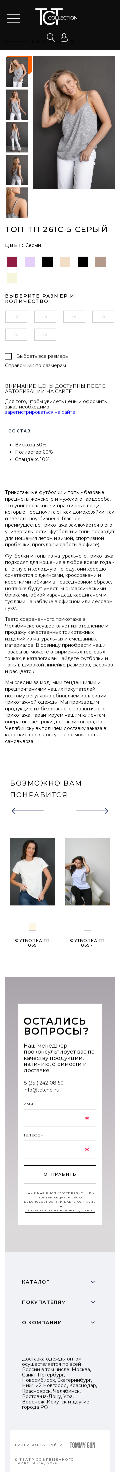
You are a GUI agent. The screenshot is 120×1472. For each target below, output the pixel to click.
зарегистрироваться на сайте (40, 412)
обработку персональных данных (60, 1210)
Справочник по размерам (35, 365)
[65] (32, 926)
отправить (60, 1174)
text (60, 16)
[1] (87, 926)
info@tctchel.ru (41, 1090)
